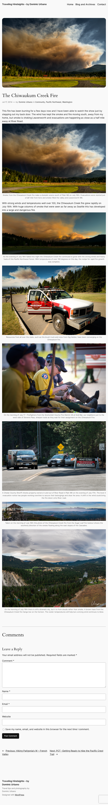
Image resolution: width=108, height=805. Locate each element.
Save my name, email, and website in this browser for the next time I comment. (47, 729)
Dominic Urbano (25, 102)
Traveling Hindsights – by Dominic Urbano (24, 4)
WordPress (19, 795)
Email (6, 704)
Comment (8, 660)
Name (6, 691)
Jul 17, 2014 (7, 102)
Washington (67, 102)
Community (40, 102)
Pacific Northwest (53, 102)
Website (6, 716)
